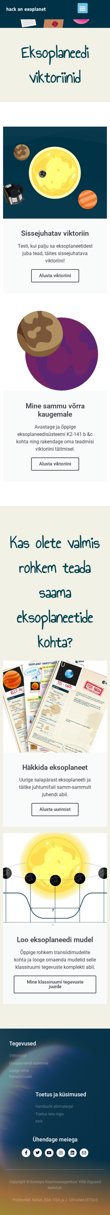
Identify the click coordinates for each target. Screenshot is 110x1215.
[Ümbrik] (84, 1152)
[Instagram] (61, 1152)
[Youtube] (49, 1152)
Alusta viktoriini (55, 275)
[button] (83, 8)
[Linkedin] (72, 1152)
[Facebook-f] (26, 1152)
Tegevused (22, 1043)
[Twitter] (37, 1152)
